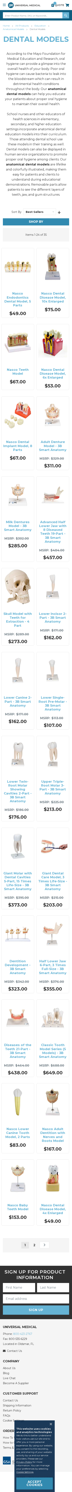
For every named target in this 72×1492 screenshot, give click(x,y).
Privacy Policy (24, 1461)
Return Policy (12, 1410)
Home (6, 25)
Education (40, 25)
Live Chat (9, 1378)
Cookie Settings (24, 1472)
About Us (9, 1368)
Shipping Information (17, 1405)
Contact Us (10, 1400)
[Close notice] (50, 1424)
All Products (22, 25)
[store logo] (24, 5)
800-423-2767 (22, 1334)
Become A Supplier (16, 1383)
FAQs (6, 1415)
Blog (6, 1373)
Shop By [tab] (36, 222)
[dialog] (36, 1456)
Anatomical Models (14, 29)
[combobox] (36, 15)
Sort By (17, 212)
